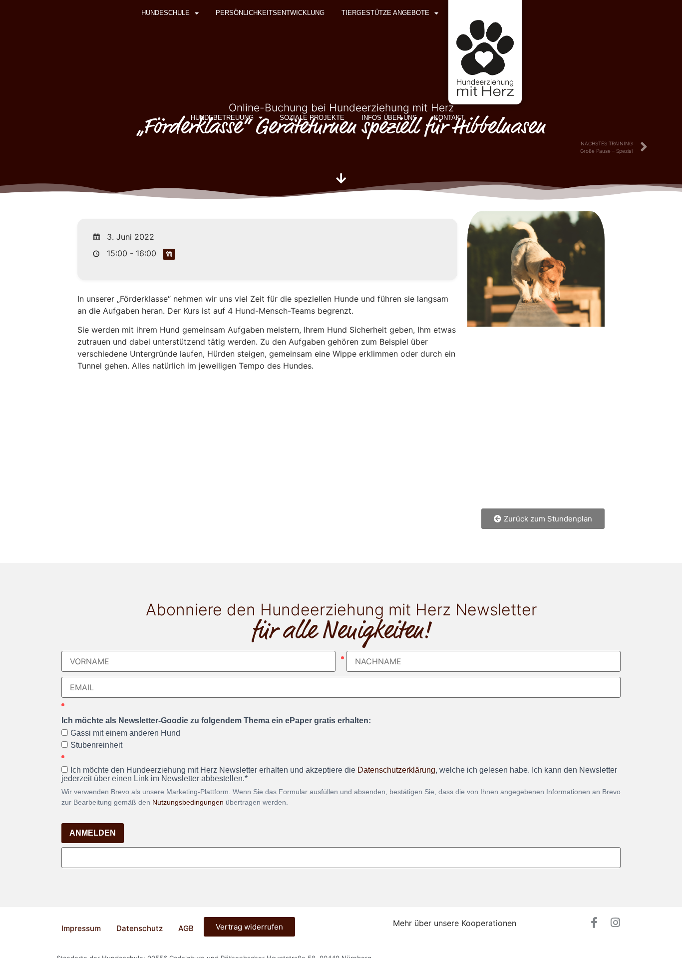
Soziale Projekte (312, 117)
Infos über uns (389, 117)
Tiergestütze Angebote (385, 12)
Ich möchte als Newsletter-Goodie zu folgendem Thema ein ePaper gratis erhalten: (216, 721)
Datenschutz (139, 928)
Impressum (81, 928)
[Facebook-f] (594, 922)
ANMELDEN (92, 833)
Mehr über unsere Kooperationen (454, 923)
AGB (186, 928)
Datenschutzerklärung (396, 770)
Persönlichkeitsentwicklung (270, 12)
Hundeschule (165, 12)
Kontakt (449, 117)
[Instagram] (615, 922)
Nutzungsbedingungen (188, 802)
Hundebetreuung (222, 117)
